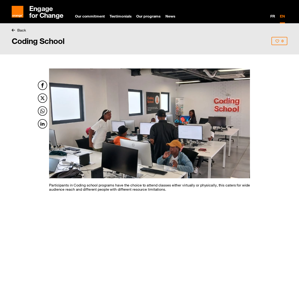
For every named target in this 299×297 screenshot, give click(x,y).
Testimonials (121, 16)
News (170, 16)
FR (272, 16)
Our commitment (90, 16)
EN (282, 16)
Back (21, 30)
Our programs (148, 16)
